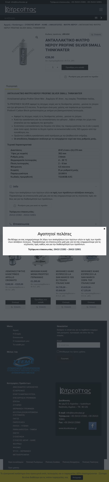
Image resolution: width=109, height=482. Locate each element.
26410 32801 (74, 249)
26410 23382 (60, 249)
